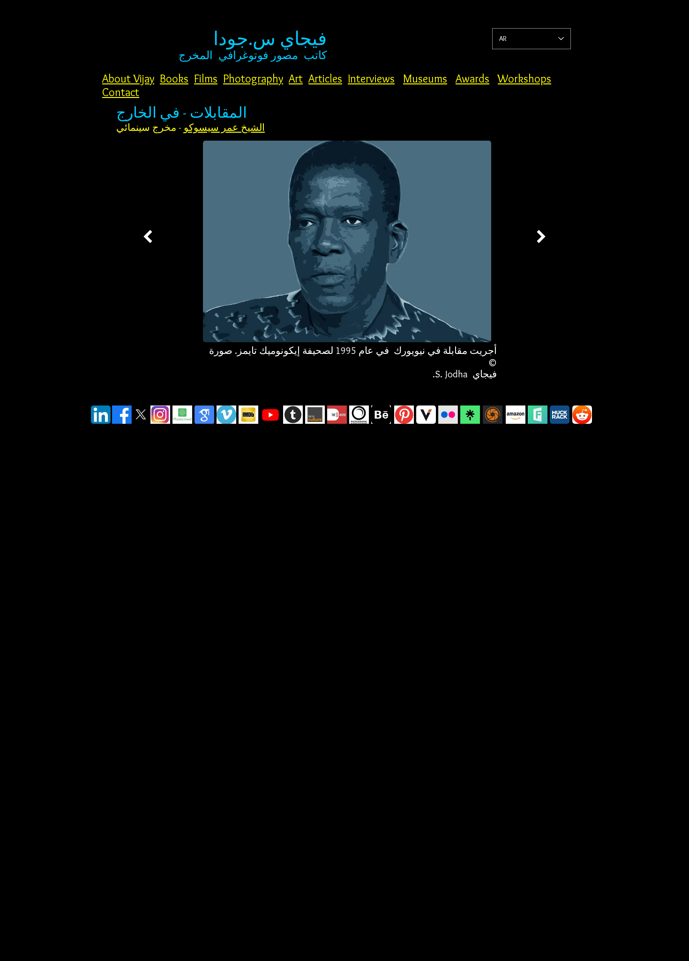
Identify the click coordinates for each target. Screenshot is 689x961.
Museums (425, 78)
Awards (472, 78)
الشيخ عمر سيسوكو (224, 127)
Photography (253, 78)
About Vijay (128, 78)
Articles (325, 78)
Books (174, 78)
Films (205, 78)
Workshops (524, 78)
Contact (120, 92)
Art (296, 78)
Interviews (371, 78)
